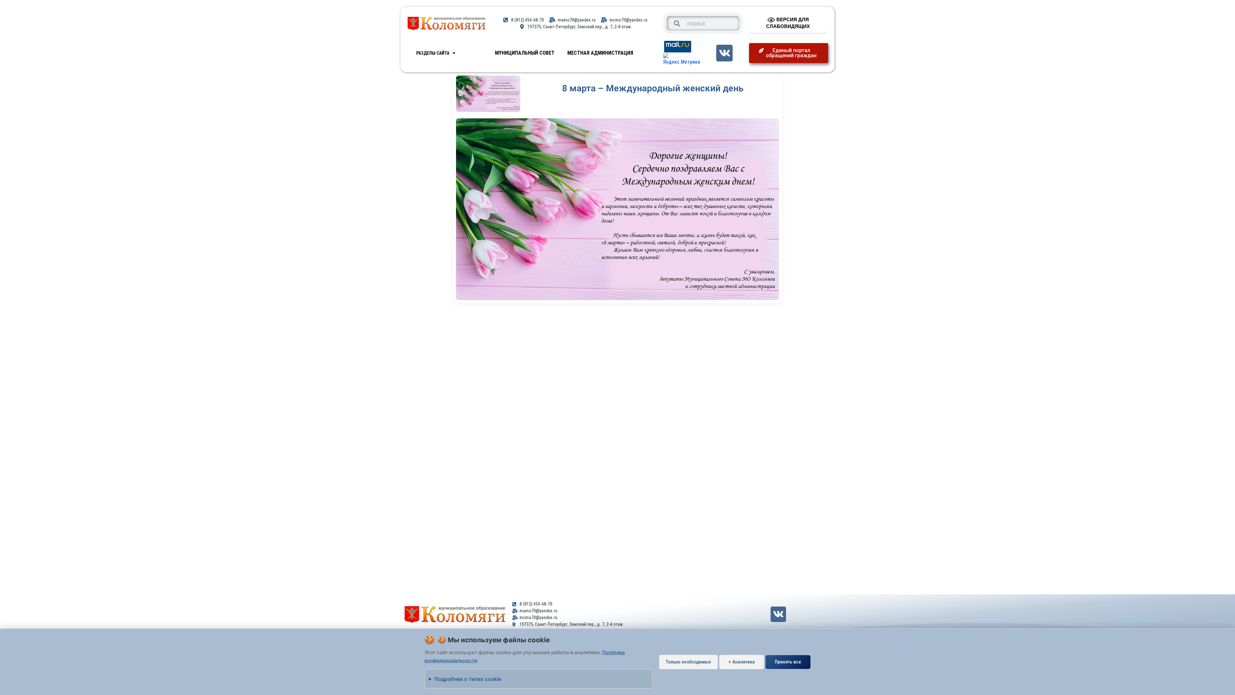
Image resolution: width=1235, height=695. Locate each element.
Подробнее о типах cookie (467, 679)
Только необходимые (688, 662)
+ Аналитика (741, 662)
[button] (788, 53)
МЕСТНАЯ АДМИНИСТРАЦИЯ (600, 53)
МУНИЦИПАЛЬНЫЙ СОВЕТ (524, 53)
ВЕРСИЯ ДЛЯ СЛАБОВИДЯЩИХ (788, 23)
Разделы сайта (432, 53)
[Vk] (724, 53)
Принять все (788, 662)
